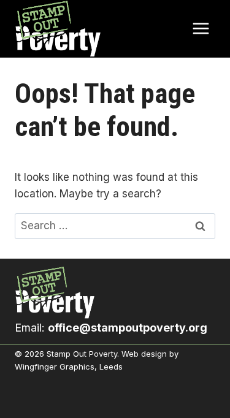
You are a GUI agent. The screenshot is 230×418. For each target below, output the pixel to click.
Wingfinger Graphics (54, 366)
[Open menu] (200, 29)
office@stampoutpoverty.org (127, 327)
